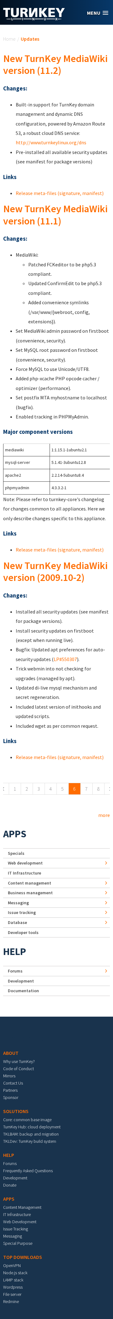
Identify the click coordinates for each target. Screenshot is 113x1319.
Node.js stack (15, 1272)
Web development (25, 863)
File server (12, 1294)
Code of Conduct (18, 1068)
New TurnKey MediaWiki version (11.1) (55, 215)
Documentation (23, 990)
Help (14, 951)
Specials (16, 853)
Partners (10, 1090)
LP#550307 (65, 659)
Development (21, 981)
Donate (9, 1185)
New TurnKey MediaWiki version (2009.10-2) (55, 571)
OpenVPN (12, 1265)
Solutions (16, 1111)
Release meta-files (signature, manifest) (60, 193)
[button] (97, 13)
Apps (14, 834)
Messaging (18, 903)
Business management (30, 893)
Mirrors (9, 1076)
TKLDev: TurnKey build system (29, 1141)
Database (17, 922)
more (104, 815)
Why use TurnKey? (19, 1061)
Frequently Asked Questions (28, 1170)
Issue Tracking (15, 1229)
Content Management (22, 1207)
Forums (15, 971)
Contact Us (13, 1083)
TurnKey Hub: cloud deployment (32, 1127)
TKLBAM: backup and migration (31, 1134)
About (11, 1053)
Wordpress (13, 1287)
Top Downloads (22, 1257)
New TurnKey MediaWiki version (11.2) (55, 64)
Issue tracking (22, 912)
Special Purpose (17, 1243)
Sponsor (10, 1097)
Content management (29, 883)
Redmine (11, 1301)
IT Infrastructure (24, 873)
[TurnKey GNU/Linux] (34, 18)
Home (9, 39)
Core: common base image (27, 1119)
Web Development (19, 1221)
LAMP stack (13, 1280)
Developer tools (23, 932)
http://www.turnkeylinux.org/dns (51, 142)
